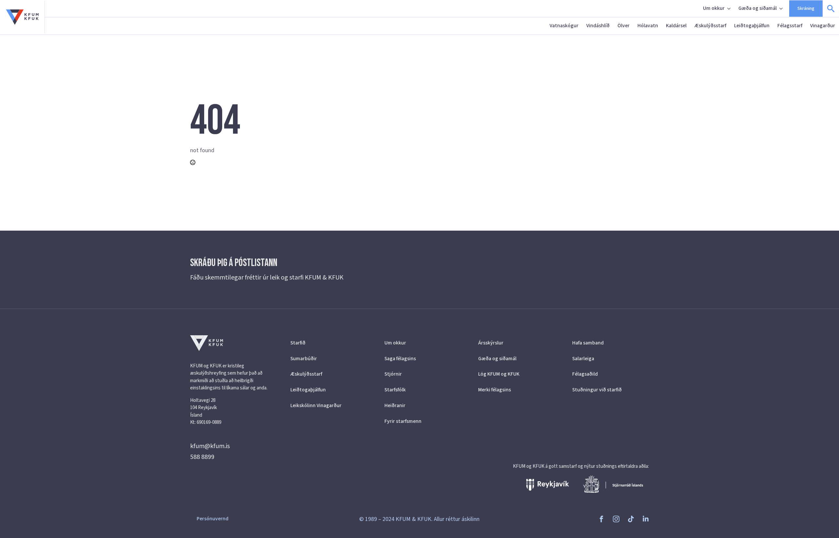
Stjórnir (393, 374)
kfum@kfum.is (210, 446)
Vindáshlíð (598, 25)
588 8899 (202, 457)
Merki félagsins (494, 389)
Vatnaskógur (564, 25)
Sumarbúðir (303, 358)
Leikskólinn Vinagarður (315, 405)
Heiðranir (394, 405)
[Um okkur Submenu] (729, 8)
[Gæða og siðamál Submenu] (782, 8)
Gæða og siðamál (757, 8)
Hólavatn (647, 25)
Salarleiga (583, 358)
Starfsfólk (395, 389)
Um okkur (714, 8)
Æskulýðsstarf (710, 25)
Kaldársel (676, 25)
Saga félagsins (400, 358)
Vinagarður (822, 25)
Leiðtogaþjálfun (752, 25)
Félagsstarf (789, 25)
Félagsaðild (585, 374)
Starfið (297, 342)
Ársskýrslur (490, 342)
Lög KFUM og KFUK (498, 374)
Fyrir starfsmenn (402, 421)
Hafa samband (588, 342)
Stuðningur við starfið (597, 389)
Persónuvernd (212, 518)
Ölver (623, 25)
